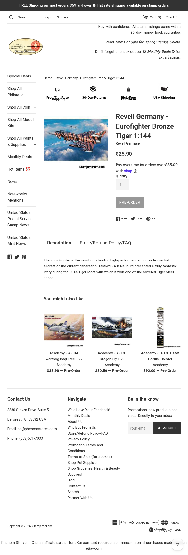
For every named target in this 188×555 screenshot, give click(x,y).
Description (59, 243)
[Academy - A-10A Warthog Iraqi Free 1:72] (64, 327)
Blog (71, 480)
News (12, 181)
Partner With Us (80, 498)
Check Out (173, 17)
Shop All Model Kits (21, 122)
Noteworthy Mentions (17, 197)
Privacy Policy (79, 439)
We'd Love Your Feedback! (89, 410)
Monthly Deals (19, 156)
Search (73, 492)
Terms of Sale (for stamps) (90, 457)
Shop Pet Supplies (82, 462)
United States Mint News (19, 240)
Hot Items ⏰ (18, 169)
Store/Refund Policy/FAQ (105, 243)
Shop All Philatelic (21, 91)
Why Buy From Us (82, 427)
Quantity (121, 176)
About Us (75, 421)
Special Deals (21, 76)
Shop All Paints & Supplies (21, 141)
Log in (48, 17)
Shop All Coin (21, 107)
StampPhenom (42, 526)
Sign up (62, 17)
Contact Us (77, 486)
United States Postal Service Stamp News (20, 218)
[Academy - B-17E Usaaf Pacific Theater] (160, 327)
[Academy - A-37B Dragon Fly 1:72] (112, 327)
